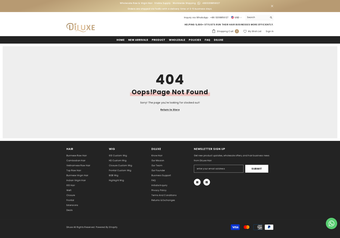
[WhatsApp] (198, 3)
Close (272, 6)
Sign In (270, 31)
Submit (256, 168)
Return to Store (170, 109)
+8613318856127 (211, 3)
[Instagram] (197, 182)
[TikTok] (206, 182)
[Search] (259, 17)
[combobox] (256, 17)
